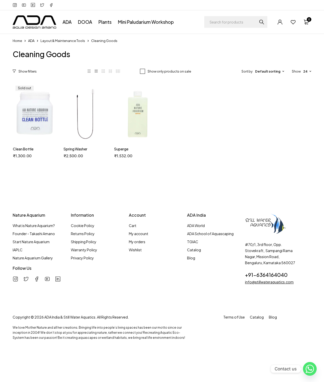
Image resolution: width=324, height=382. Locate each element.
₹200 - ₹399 (30, 356)
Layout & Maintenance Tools (62, 41)
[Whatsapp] (310, 369)
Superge (121, 149)
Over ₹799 (28, 379)
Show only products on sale (169, 71)
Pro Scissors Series (34, 194)
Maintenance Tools (34, 178)
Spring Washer (75, 149)
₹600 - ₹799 (30, 372)
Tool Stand (28, 210)
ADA (31, 41)
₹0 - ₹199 (27, 348)
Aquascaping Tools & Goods (42, 162)
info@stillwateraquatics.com (269, 282)
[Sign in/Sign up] (280, 22)
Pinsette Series (31, 186)
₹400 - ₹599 (30, 364)
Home (17, 41)
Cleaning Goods (32, 170)
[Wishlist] (293, 22)
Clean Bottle (23, 149)
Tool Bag (26, 202)
